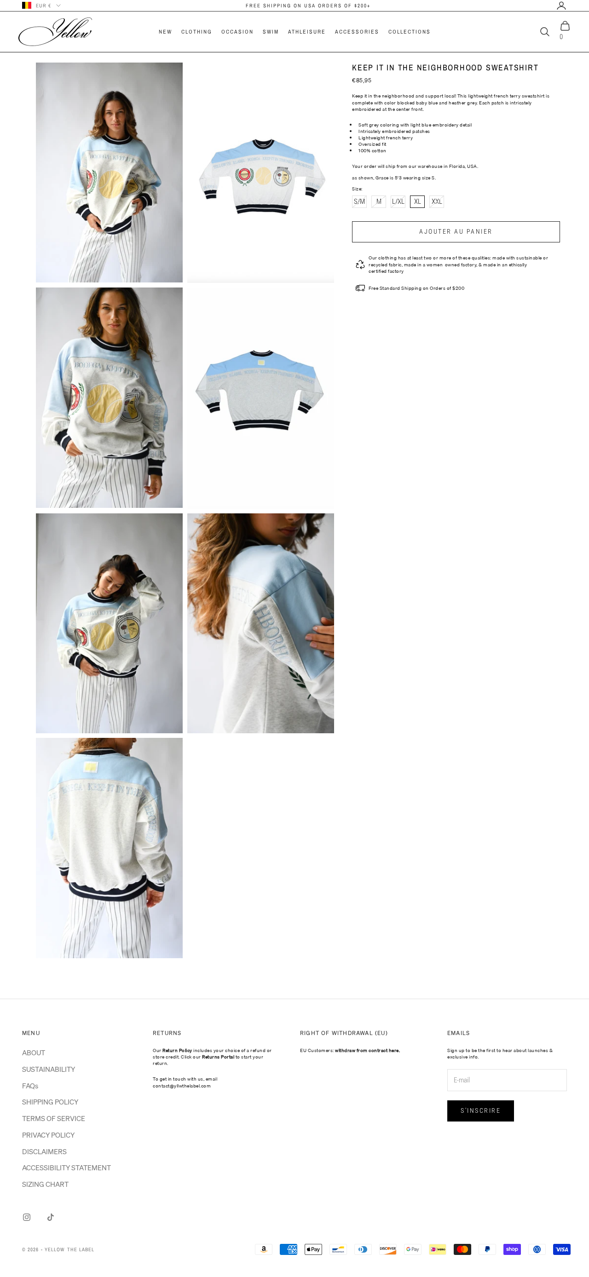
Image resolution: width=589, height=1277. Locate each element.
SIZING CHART (45, 1184)
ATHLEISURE (307, 31)
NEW (165, 31)
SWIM (271, 31)
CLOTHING (196, 31)
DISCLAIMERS (44, 1151)
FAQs (30, 1085)
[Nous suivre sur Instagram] (26, 1217)
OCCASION (237, 31)
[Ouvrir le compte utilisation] (561, 5)
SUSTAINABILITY (48, 1069)
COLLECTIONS (409, 31)
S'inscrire (481, 1110)
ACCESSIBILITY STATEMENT (66, 1167)
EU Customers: (350, 1050)
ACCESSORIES (357, 31)
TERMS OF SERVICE (53, 1118)
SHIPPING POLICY (50, 1101)
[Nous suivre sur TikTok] (50, 1217)
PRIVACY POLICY (48, 1134)
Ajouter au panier (456, 231)
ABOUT (33, 1052)
